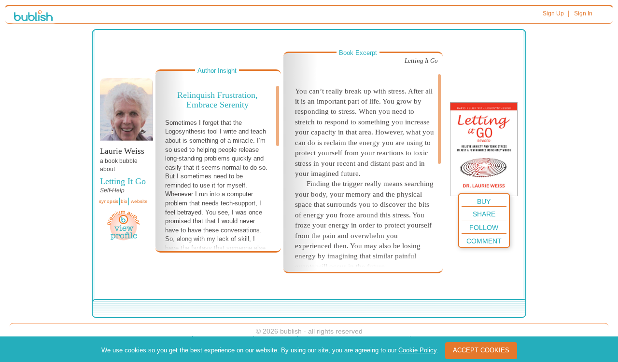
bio (124, 201)
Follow (483, 227)
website (139, 201)
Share (484, 214)
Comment (484, 241)
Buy (484, 201)
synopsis (108, 201)
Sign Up (553, 13)
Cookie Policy (417, 350)
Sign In (583, 13)
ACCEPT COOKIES (481, 350)
